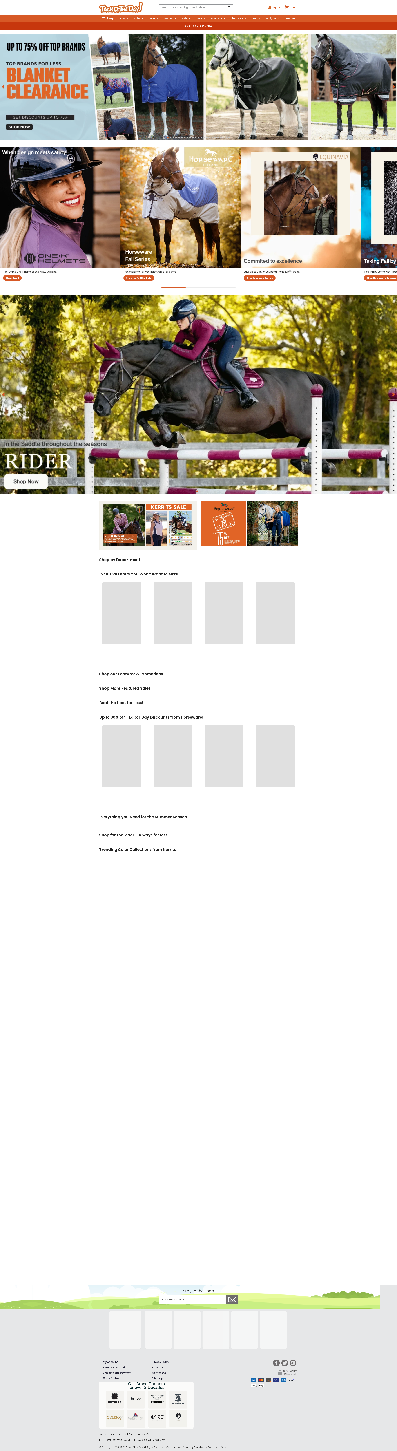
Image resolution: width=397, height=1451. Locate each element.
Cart (292, 7)
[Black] (228, 1438)
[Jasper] (248, 1418)
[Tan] (257, 1428)
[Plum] (267, 1418)
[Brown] (267, 1428)
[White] (228, 1418)
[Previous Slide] (3, 89)
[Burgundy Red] (248, 1428)
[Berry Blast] (276, 1418)
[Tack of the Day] (121, 7)
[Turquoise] (257, 1418)
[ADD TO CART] (119, 772)
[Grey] (276, 1428)
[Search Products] (229, 7)
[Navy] (228, 1428)
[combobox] (196, 7)
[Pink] (238, 1428)
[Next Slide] (393, 89)
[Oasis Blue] (238, 1418)
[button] (168, 143)
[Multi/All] (238, 1438)
